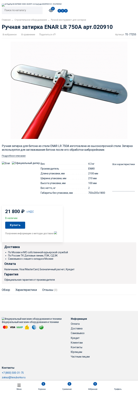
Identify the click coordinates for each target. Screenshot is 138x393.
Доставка (76, 328)
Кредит (75, 338)
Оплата (75, 323)
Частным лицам (80, 356)
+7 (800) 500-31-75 (13, 372)
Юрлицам (76, 352)
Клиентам (77, 342)
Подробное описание (14, 155)
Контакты (76, 347)
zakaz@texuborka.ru (14, 377)
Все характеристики (123, 164)
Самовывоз (77, 333)
